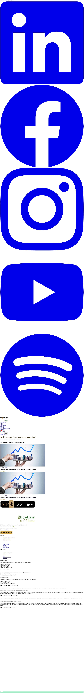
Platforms (2, 429)
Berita (6, 495)
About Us (4, 551)
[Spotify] (42, 416)
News (6, 467)
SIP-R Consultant (6, 544)
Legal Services (3, 425)
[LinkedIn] (42, 84)
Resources (2, 427)
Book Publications (6, 547)
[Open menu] (6, 433)
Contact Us (2, 434)
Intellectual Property (6, 538)
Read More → (3, 471)
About (1, 424)
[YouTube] (42, 333)
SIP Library (5, 546)
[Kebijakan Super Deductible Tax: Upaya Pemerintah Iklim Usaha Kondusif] (42, 455)
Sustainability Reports (7, 557)
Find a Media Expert (6, 539)
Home (1, 423)
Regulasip (4, 545)
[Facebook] (42, 167)
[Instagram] (42, 250)
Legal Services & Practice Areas (8, 537)
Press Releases (3, 428)
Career (4, 556)
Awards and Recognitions (7, 552)
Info (3, 555)
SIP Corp (7, 529)
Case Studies (8, 428)
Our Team (2, 426)
